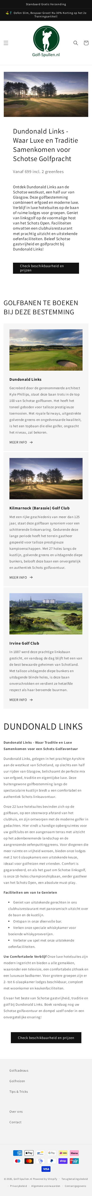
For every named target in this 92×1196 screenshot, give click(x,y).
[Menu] (6, 43)
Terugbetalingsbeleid (75, 1179)
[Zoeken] (76, 43)
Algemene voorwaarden (45, 1186)
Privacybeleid (18, 1186)
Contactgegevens (75, 1186)
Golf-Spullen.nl (23, 1178)
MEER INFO (18, 442)
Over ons (16, 1111)
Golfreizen (17, 1081)
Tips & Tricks (18, 1091)
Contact (15, 1122)
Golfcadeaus (19, 1070)
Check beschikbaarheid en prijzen (42, 268)
